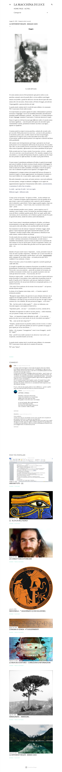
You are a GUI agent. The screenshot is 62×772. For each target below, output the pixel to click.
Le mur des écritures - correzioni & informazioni (30, 663)
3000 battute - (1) (16, 483)
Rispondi (16, 410)
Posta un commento (19, 561)
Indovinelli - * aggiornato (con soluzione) (27, 611)
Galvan (20, 390)
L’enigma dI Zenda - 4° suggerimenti (24, 629)
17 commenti (17, 523)
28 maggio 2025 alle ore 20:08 (23, 365)
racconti (29, 21)
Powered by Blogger (32, 767)
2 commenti (17, 486)
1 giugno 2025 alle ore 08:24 (28, 390)
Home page (18, 9)
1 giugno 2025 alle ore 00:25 (25, 414)
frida (15, 365)
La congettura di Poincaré (20, 559)
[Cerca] (52, 4)
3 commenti (17, 613)
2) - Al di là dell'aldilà (18, 521)
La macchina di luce (29, 4)
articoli (24, 21)
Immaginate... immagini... (19, 717)
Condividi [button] (11, 356)
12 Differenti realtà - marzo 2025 (23, 755)
